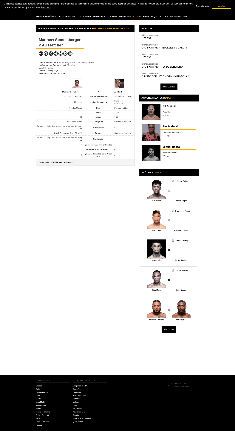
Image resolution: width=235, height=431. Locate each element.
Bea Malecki (170, 126)
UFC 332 (146, 57)
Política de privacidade (82, 418)
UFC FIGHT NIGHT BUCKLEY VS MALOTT (164, 47)
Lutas (75, 405)
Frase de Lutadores (80, 395)
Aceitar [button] (221, 6)
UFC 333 (146, 38)
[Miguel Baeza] (151, 153)
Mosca (38, 409)
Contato (76, 415)
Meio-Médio (40, 402)
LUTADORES (125, 17)
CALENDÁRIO (70, 17)
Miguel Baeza (171, 146)
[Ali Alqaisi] (151, 112)
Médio (38, 399)
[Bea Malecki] (151, 132)
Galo (38, 389)
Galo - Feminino (42, 392)
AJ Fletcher (119, 92)
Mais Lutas (169, 329)
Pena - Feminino (42, 422)
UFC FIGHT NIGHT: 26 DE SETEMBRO (162, 67)
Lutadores (76, 399)
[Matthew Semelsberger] (77, 83)
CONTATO (187, 17)
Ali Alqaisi (169, 105)
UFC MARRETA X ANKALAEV (76, 28)
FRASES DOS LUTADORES (105, 17)
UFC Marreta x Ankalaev (62, 162)
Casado (39, 386)
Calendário (77, 389)
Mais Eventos (169, 87)
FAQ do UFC (78, 409)
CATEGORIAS (85, 17)
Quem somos (78, 422)
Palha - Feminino (42, 415)
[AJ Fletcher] (119, 83)
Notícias (76, 402)
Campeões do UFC (80, 386)
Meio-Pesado (41, 405)
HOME (39, 17)
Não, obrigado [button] (202, 6)
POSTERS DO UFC (173, 17)
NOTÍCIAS (137, 17)
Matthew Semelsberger (72, 92)
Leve (38, 395)
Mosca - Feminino (43, 412)
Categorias (77, 392)
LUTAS (146, 17)
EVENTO (52, 28)
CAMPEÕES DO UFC (52, 17)
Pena (38, 418)
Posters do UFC (79, 412)
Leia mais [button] (46, 7)
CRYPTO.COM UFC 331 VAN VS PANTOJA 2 (165, 76)
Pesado (39, 425)
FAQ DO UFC (157, 17)
